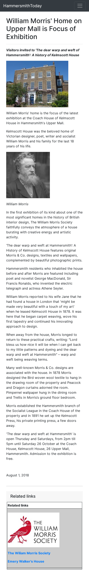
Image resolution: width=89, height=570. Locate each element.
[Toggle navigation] (80, 6)
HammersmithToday (22, 5)
